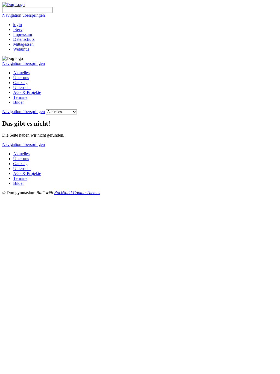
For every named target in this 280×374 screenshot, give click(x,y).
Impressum (22, 34)
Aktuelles (21, 72)
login (17, 24)
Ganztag (20, 82)
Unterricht (22, 87)
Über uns (21, 77)
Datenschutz (23, 39)
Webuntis (21, 49)
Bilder (18, 102)
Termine (20, 97)
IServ (17, 29)
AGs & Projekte (27, 92)
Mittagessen (23, 44)
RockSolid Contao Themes (77, 192)
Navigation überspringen (23, 15)
